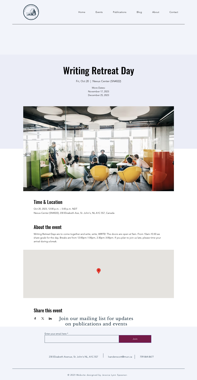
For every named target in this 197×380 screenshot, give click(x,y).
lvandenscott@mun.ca (120, 356)
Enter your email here (55, 333)
